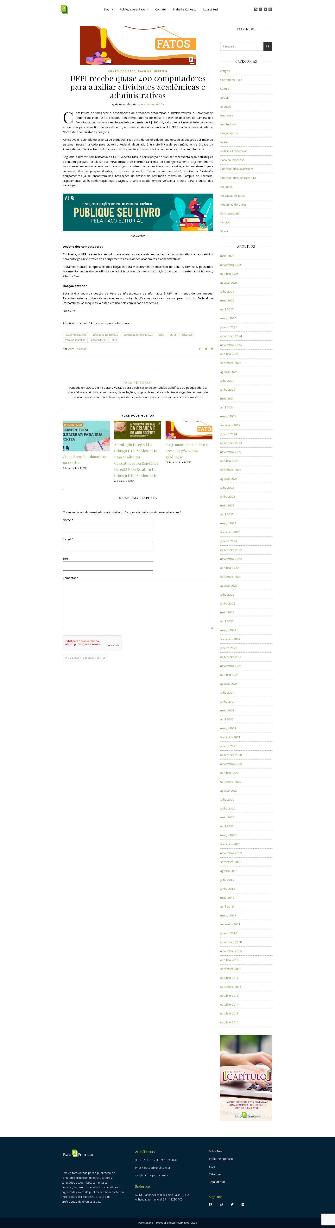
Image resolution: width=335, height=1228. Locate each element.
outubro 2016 (229, 978)
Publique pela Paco (132, 9)
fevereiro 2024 (230, 425)
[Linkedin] (270, 9)
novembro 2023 (231, 452)
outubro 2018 (229, 960)
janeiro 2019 (228, 933)
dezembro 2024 (231, 336)
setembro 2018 (230, 969)
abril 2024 (227, 407)
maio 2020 (227, 817)
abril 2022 (227, 621)
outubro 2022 (229, 568)
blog (161, 334)
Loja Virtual (210, 9)
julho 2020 (227, 799)
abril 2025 (227, 309)
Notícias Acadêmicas (233, 151)
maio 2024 (227, 398)
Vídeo (224, 231)
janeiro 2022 (228, 648)
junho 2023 (227, 496)
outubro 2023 (229, 461)
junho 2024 (227, 389)
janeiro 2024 (228, 434)
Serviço (225, 222)
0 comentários (155, 104)
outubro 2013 (229, 1013)
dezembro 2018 (231, 942)
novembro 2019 (231, 853)
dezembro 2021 (231, 657)
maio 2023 (227, 505)
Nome (68, 520)
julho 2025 (227, 291)
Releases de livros (232, 195)
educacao (187, 334)
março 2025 (228, 318)
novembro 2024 (231, 345)
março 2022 (228, 630)
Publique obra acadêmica (236, 169)
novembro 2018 (231, 951)
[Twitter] (265, 9)
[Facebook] (255, 9)
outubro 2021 (229, 675)
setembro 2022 (230, 577)
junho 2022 (227, 603)
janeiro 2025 (228, 327)
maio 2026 (227, 256)
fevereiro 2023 (230, 532)
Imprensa (226, 115)
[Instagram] (260, 9)
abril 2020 (227, 826)
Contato (160, 9)
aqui (104, 323)
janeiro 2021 (228, 746)
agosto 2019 (228, 871)
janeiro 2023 (228, 541)
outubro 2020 (229, 773)
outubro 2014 (229, 1004)
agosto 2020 (228, 790)
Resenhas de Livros (233, 204)
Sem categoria (229, 213)
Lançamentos (229, 133)
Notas (224, 142)
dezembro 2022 (231, 550)
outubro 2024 (229, 354)
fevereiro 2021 (230, 737)
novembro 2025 (231, 265)
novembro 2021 (231, 666)
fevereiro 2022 (230, 639)
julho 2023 (227, 487)
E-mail (68, 539)
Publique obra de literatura (238, 178)
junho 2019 (227, 888)
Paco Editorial (77, 349)
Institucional (228, 124)
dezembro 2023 (231, 443)
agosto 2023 (228, 479)
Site (65, 558)
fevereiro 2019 (230, 924)
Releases (226, 187)
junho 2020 (227, 808)
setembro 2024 (230, 363)
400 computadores (75, 334)
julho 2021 (227, 692)
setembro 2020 (230, 782)
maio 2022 (227, 612)
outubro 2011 (229, 1022)
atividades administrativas (138, 334)
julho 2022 (227, 594)
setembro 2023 (230, 470)
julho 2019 (227, 880)
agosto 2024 (228, 372)
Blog (107, 9)
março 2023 (228, 523)
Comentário (70, 578)
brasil (173, 334)
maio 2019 (227, 897)
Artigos (225, 71)
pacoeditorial (98, 340)
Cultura (225, 88)
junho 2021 (227, 701)
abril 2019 (227, 906)
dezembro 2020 (231, 755)
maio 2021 (227, 710)
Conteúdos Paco (122, 71)
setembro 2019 (230, 862)
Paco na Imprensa (153, 71)
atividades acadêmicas (105, 334)
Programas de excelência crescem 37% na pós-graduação (187, 450)
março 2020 (228, 835)
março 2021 (228, 728)
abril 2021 (227, 719)
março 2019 (228, 915)
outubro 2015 (229, 995)
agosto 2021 (228, 683)
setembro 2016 (230, 987)
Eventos (225, 106)
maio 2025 (227, 300)
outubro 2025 (229, 274)
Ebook (224, 97)
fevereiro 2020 (230, 844)
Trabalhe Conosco (185, 9)
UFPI (114, 340)
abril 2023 (227, 514)
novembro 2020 (231, 764)
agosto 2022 (228, 585)
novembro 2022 (231, 559)
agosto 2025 (228, 282)
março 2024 (228, 416)
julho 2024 (227, 380)
